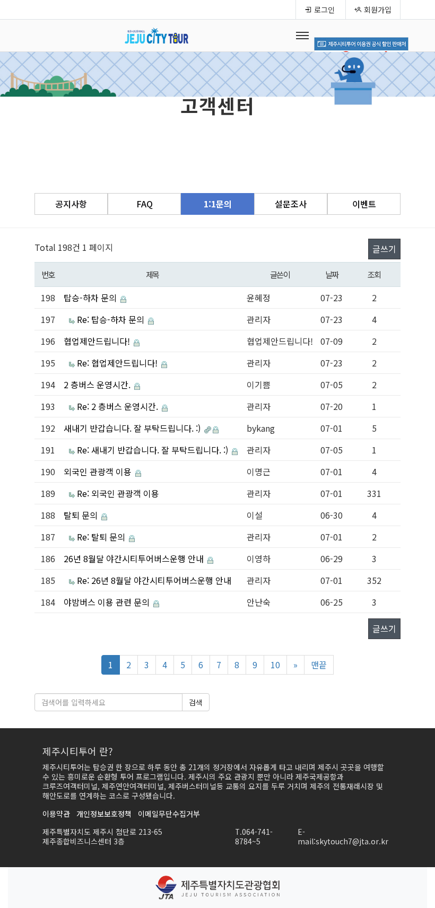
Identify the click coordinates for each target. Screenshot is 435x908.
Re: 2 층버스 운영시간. (118, 406)
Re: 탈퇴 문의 (102, 536)
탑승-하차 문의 (91, 297)
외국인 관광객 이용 (99, 471)
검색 (196, 702)
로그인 (323, 9)
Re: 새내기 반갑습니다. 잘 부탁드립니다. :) (153, 449)
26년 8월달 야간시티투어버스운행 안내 (135, 558)
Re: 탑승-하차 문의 (111, 319)
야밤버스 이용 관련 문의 (108, 602)
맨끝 (319, 664)
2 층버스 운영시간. (98, 384)
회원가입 (377, 9)
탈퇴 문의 (82, 515)
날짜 (331, 274)
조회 (374, 274)
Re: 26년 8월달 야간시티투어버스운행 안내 (154, 580)
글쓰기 (384, 248)
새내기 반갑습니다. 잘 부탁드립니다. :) (133, 428)
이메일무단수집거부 (169, 813)
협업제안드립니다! (98, 341)
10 (275, 664)
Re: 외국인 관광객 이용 (118, 493)
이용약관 (56, 813)
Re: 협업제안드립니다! (118, 362)
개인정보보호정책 (104, 813)
